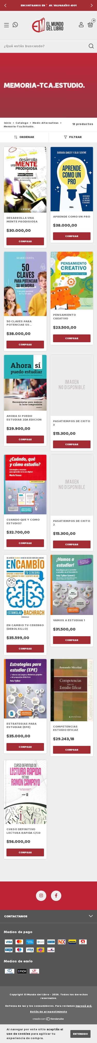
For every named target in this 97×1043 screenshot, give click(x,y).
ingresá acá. (84, 1006)
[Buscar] (91, 46)
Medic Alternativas (45, 123)
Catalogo (22, 123)
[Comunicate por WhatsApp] (15, 26)
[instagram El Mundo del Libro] (41, 896)
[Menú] (7, 25)
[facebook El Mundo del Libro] (56, 896)
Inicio (7, 123)
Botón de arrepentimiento (48, 1011)
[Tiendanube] (48, 1019)
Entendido (80, 1034)
